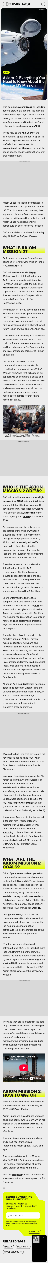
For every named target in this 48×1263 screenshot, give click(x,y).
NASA (7, 1247)
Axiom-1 (11, 265)
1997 (36, 605)
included (22, 684)
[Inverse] (22, 4)
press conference (30, 343)
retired (26, 516)
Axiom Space (25, 107)
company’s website (28, 1123)
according (29, 512)
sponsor (24, 699)
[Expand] (35, 1237)
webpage (17, 1174)
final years (27, 132)
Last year (8, 776)
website (36, 907)
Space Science (11, 1252)
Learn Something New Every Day (19, 1198)
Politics (21, 1247)
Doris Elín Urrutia (14, 97)
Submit (32, 1231)
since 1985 (35, 126)
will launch (8, 287)
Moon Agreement (23, 802)
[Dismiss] (44, 1237)
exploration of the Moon (15, 148)
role (16, 840)
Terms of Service (21, 1223)
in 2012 (40, 810)
